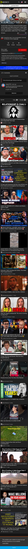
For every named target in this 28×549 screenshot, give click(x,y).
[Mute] (21, 22)
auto (24, 22)
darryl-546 (16, 38)
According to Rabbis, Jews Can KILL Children (13, 292)
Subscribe (23, 50)
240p (23, 14)
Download (19, 44)
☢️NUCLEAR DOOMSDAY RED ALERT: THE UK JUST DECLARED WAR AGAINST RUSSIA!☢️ (13, 335)
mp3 (23, 16)
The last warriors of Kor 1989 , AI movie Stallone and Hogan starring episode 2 (14, 464)
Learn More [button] (5, 543)
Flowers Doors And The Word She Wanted (12, 377)
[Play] (2, 22)
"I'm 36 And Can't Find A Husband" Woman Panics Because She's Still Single (14, 142)
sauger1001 (8, 84)
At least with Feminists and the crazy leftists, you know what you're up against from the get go (14, 185)
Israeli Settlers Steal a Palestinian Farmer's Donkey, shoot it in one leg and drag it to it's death (12, 250)
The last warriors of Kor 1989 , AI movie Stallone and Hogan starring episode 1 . (14, 486)
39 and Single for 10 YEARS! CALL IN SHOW (12, 399)
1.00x (15, 22)
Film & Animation (18, 53)
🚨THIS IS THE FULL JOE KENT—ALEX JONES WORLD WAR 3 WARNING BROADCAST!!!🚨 (13, 228)
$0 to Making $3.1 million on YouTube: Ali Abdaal (14, 506)
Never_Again (4, 49)
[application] (14, 16)
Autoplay (22, 99)
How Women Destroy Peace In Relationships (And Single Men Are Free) (13, 120)
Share (8, 44)
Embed (13, 44)
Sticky (14, 99)
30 (16, 22)
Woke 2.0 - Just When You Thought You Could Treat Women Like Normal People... (13, 528)
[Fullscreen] (26, 22)
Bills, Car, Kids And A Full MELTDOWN (10, 420)
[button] (21, 2)
